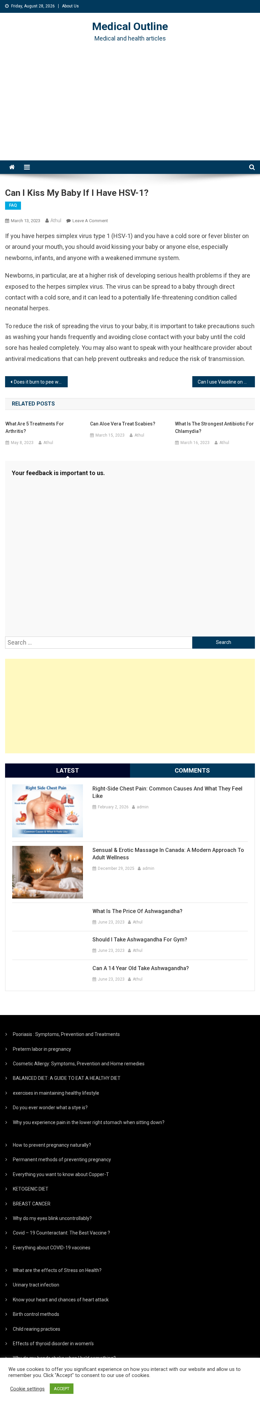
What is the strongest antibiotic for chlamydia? (214, 427)
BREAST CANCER (31, 1203)
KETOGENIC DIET (30, 1189)
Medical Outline (130, 26)
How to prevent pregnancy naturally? (52, 1145)
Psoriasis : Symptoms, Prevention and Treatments (66, 1034)
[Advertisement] (130, 109)
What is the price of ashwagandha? (137, 911)
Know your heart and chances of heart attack (61, 1299)
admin (143, 807)
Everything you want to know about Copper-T (61, 1174)
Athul (55, 220)
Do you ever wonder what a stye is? (50, 1107)
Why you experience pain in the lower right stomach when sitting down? (89, 1122)
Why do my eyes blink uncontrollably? (52, 1218)
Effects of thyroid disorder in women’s (53, 1343)
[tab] (67, 770)
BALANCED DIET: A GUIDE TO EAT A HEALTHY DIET (67, 1078)
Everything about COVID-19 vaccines (51, 1247)
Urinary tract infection (36, 1285)
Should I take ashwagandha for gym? (139, 939)
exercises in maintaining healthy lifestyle (56, 1093)
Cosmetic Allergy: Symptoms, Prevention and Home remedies (79, 1063)
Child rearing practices (36, 1329)
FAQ (13, 205)
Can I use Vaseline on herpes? (226, 382)
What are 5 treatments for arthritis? (34, 427)
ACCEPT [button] (61, 1388)
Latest (67, 770)
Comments (192, 770)
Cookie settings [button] (27, 1389)
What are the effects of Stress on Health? (57, 1270)
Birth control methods (36, 1314)
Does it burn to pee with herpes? (40, 382)
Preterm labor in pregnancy (42, 1049)
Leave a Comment (90, 220)
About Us (70, 6)
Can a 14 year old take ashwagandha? (140, 968)
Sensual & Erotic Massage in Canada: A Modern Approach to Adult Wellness (168, 854)
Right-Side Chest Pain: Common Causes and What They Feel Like (167, 792)
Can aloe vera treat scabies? (122, 423)
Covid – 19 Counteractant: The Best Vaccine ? (61, 1233)
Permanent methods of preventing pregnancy (62, 1159)
